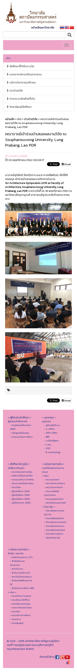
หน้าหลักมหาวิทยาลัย (42, 28)
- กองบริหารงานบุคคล (20, 595)
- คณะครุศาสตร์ (51, 479)
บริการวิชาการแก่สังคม (22, 82)
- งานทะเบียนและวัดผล (21, 607)
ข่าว (8, 58)
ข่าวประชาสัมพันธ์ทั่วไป (22, 99)
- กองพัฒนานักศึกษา (20, 599)
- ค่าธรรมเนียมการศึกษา (21, 436)
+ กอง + (12, 592)
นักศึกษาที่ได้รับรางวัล (21, 66)
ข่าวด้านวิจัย (16, 91)
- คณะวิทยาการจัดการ (54, 483)
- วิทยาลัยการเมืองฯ (53, 533)
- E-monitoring (52, 452)
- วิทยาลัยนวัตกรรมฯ (54, 526)
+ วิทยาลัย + (48, 507)
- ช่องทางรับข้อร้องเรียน (22, 483)
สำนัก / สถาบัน (15, 553)
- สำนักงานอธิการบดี (20, 572)
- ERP (47, 436)
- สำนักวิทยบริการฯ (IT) (21, 557)
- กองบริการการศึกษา (20, 615)
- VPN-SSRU (50, 432)
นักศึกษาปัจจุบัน (16, 468)
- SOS (47, 448)
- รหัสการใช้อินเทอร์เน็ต (21, 475)
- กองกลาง (15, 619)
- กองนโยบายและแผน (20, 603)
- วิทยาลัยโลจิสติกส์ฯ (54, 518)
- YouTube (15, 487)
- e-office (49, 429)
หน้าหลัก (9, 119)
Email (67, 164)
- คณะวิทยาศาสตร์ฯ (53, 487)
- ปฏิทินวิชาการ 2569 (20, 502)
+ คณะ (45, 476)
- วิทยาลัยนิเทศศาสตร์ (54, 530)
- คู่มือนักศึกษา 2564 (20, 491)
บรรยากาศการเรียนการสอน (25, 74)
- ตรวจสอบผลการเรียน (21, 471)
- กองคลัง (15, 611)
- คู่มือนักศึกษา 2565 (20, 495)
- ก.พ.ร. (48, 444)
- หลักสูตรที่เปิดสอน (19, 432)
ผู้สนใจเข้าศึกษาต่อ (17, 421)
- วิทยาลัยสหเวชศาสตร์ (55, 522)
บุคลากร (46, 421)
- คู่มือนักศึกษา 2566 (20, 499)
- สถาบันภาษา (16, 568)
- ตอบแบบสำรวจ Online (22, 479)
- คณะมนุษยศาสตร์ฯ (54, 499)
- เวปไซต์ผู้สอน (51, 440)
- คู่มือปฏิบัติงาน (52, 425)
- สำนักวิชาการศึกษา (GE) (22, 588)
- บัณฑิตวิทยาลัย (52, 537)
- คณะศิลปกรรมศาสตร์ (55, 502)
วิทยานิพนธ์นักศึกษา (20, 107)
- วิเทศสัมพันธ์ (16, 623)
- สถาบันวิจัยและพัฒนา (21, 576)
